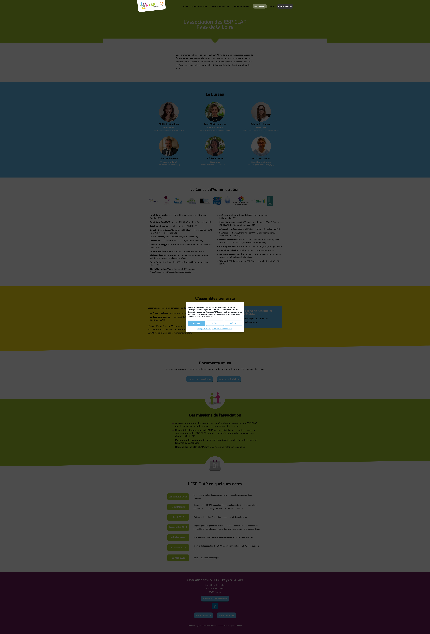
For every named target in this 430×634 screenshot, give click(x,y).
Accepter (196, 323)
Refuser (215, 323)
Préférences (233, 323)
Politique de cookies (204, 328)
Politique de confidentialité (222, 328)
